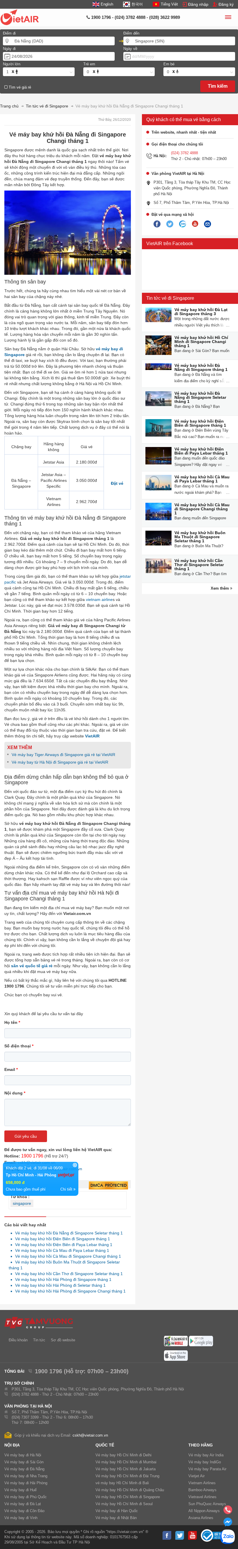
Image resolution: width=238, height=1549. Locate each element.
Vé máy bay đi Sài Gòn (24, 1462)
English (107, 4)
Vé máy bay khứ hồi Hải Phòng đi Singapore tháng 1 (61, 1279)
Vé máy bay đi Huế (20, 1490)
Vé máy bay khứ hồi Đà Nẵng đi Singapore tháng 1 (201, 367)
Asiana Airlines (200, 1518)
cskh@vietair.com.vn (90, 1435)
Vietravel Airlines (202, 1497)
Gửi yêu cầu (26, 1136)
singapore (22, 1203)
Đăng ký (226, 4)
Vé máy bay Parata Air (207, 1469)
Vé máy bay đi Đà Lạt (22, 1504)
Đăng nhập (198, 4)
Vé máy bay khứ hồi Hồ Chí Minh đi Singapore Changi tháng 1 (201, 341)
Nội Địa (12, 1445)
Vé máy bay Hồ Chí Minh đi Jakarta (125, 1469)
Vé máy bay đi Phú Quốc (25, 1497)
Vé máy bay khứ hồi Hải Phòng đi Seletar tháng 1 (59, 1285)
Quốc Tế (104, 1445)
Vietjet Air (196, 1476)
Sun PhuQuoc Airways (207, 1504)
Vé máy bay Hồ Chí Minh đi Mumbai (125, 1462)
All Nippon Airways (204, 1511)
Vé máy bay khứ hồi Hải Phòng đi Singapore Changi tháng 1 (69, 1291)
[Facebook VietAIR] (157, 224)
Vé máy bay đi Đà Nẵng (24, 1469)
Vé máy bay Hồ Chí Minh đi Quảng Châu (129, 1490)
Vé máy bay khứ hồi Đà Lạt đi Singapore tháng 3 (201, 311)
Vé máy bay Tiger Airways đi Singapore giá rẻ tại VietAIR (63, 754)
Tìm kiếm (218, 86)
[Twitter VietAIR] (169, 224)
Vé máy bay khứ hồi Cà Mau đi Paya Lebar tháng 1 (60, 1250)
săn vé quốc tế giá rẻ (32, 965)
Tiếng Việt (169, 4)
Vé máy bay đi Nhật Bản (116, 1518)
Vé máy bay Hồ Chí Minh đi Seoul (124, 1504)
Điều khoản (18, 1340)
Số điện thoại (18, 1046)
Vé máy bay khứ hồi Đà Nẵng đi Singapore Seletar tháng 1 (67, 1233)
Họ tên (12, 1022)
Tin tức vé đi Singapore (170, 298)
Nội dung (14, 1093)
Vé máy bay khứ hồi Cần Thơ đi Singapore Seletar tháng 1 (67, 1273)
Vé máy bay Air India (205, 1455)
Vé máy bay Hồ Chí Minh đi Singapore (127, 1497)
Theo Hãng (200, 1445)
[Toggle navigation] (228, 18)
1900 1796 (32, 1155)
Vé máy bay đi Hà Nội (22, 1455)
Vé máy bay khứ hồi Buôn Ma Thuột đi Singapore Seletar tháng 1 (200, 536)
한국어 (137, 4)
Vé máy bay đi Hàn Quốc (116, 1511)
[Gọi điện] (227, 1511)
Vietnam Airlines (202, 1483)
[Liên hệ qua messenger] (227, 1524)
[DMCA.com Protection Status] (108, 1185)
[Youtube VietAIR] (195, 223)
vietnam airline (99, 599)
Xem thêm (220, 588)
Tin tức (39, 1340)
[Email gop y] (207, 224)
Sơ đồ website (63, 1340)
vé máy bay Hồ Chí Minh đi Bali (122, 1483)
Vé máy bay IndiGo (204, 1462)
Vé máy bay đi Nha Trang (25, 1476)
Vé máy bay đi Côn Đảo (24, 1511)
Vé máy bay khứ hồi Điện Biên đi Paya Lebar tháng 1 (62, 1244)
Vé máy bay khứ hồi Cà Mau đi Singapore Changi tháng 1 (66, 1256)
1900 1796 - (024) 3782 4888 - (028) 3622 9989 (135, 17)
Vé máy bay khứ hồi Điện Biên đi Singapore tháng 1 (61, 1238)
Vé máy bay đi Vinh (20, 1518)
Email (11, 1069)
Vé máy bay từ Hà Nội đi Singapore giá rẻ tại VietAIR (60, 762)
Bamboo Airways (202, 1490)
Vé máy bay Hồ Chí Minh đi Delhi (123, 1455)
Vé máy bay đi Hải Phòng (25, 1483)
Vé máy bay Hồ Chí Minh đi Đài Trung (127, 1476)
